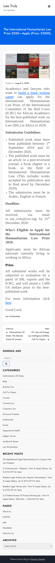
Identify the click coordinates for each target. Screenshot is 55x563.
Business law (8, 386)
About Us (7, 511)
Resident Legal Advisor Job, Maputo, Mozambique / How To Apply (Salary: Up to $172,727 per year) (27, 479)
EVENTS (6, 516)
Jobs (4, 522)
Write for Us (8, 533)
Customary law (9, 408)
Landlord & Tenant (10, 441)
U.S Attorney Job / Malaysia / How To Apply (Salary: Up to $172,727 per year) (27, 470)
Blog (5, 381)
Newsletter (7, 527)
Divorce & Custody (11, 414)
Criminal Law (8, 403)
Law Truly (10, 6)
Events (5, 425)
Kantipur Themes (38, 559)
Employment (8, 419)
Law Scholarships (12, 316)
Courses (6, 397)
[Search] (6, 363)
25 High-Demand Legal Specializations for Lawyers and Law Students (27, 461)
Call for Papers (9, 392)
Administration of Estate (13, 375)
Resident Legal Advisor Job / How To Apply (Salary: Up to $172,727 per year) (27, 488)
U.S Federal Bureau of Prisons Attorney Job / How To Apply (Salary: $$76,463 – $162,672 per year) (26, 497)
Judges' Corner (9, 436)
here (8, 303)
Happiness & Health (11, 430)
